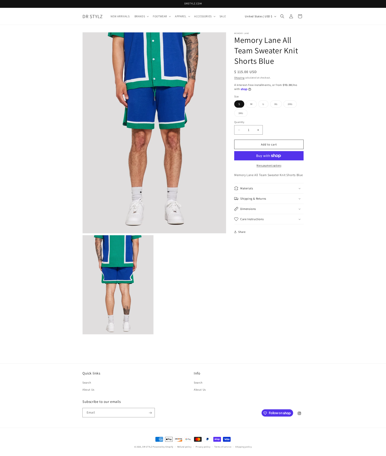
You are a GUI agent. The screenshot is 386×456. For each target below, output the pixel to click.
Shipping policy (243, 446)
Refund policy (184, 446)
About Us (88, 389)
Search (86, 382)
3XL (242, 114)
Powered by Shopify (163, 446)
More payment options (269, 165)
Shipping (239, 77)
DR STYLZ (147, 446)
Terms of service (222, 446)
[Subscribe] (150, 413)
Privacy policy (203, 446)
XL (278, 105)
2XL (292, 105)
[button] (141, 16)
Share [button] (242, 231)
